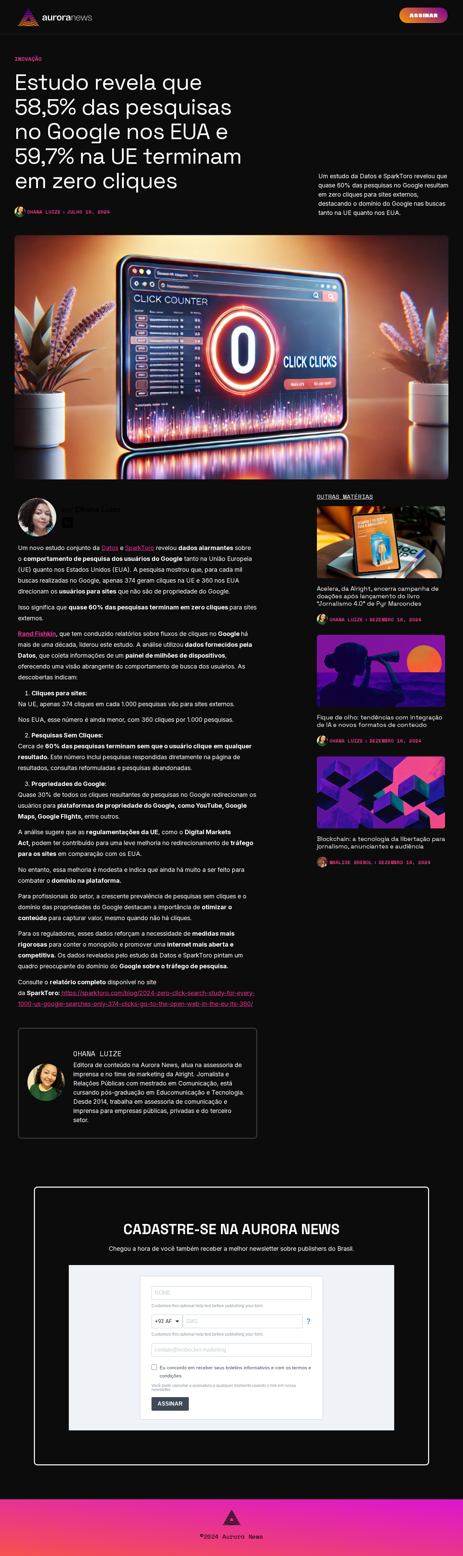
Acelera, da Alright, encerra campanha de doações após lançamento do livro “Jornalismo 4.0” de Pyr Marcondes (378, 596)
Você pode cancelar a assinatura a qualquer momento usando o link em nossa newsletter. (224, 1388)
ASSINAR (170, 1404)
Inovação (28, 59)
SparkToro (139, 547)
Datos (109, 547)
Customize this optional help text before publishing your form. (208, 1306)
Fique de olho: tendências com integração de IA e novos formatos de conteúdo (379, 721)
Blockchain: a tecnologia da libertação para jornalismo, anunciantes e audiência (381, 842)
